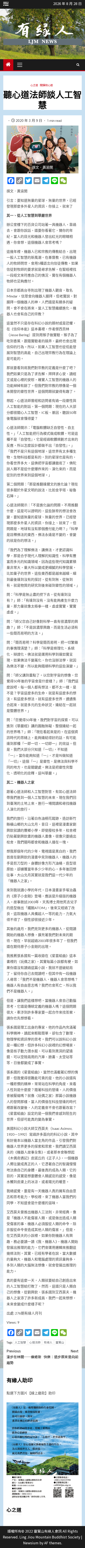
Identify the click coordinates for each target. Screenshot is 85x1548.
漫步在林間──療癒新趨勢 (24, 1356)
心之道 (34, 85)
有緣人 (48, 1342)
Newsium (31, 1542)
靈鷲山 (60, 1342)
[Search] (78, 64)
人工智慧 (20, 1342)
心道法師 (35, 1342)
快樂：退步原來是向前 (61, 1353)
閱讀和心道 (46, 85)
